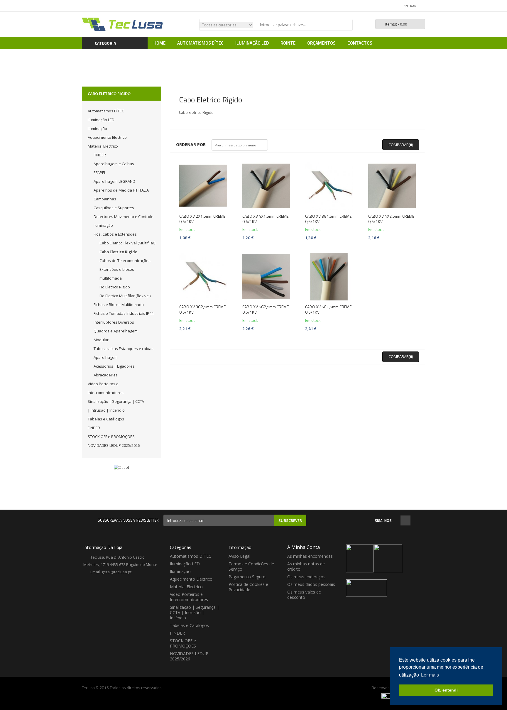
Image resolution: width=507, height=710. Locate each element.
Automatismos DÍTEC (106, 111)
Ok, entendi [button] (446, 690)
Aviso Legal (239, 556)
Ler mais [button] (430, 674)
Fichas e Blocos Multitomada (119, 304)
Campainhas (105, 199)
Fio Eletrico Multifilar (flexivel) (125, 295)
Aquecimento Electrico (107, 137)
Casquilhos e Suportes (114, 207)
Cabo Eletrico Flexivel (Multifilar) (127, 243)
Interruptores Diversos (114, 322)
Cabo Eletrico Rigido (118, 251)
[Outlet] (121, 467)
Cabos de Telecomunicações (125, 260)
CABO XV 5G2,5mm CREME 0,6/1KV (265, 309)
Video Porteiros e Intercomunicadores (189, 596)
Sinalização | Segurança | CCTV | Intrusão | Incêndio (194, 612)
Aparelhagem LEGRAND (114, 181)
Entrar (410, 6)
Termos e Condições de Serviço (251, 566)
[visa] (387, 695)
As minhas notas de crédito (306, 566)
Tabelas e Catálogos (106, 419)
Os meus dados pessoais (311, 584)
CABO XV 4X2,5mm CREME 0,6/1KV (391, 219)
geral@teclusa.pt (116, 571)
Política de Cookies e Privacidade (248, 586)
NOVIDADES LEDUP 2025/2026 (114, 445)
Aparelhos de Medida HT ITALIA (121, 190)
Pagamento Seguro (247, 576)
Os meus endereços (306, 576)
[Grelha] (274, 145)
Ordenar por (191, 144)
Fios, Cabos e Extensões (115, 234)
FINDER (100, 155)
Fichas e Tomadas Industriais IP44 (123, 313)
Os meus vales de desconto (304, 594)
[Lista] (282, 145)
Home (187, 62)
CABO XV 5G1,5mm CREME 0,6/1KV (328, 309)
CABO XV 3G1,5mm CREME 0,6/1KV (328, 219)
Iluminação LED (101, 119)
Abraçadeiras (106, 375)
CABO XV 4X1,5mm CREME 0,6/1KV (265, 219)
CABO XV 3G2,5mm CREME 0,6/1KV (202, 309)
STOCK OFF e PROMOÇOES (111, 436)
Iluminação (97, 128)
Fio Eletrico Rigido (114, 287)
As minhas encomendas (310, 556)
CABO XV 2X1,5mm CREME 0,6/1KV (202, 219)
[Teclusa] (123, 24)
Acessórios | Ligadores (114, 366)
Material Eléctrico (103, 146)
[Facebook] (405, 521)
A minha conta (303, 547)
